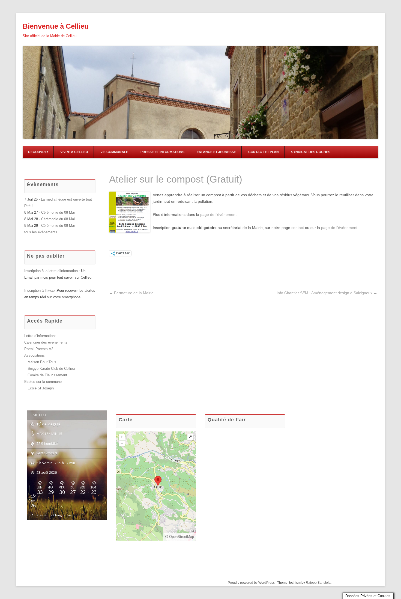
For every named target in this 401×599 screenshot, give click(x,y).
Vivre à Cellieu (74, 152)
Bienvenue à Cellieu (56, 26)
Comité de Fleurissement (47, 375)
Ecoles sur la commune (43, 382)
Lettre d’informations (40, 336)
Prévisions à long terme (54, 515)
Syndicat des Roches (310, 152)
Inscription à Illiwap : (40, 290)
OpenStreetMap (181, 537)
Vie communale (114, 152)
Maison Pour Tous (42, 362)
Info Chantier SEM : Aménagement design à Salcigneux (327, 293)
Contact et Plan (263, 152)
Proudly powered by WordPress (251, 583)
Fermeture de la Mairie (131, 293)
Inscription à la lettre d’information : (52, 271)
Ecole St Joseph (41, 388)
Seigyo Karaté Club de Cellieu (51, 368)
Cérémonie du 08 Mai (58, 212)
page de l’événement (339, 227)
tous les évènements (40, 232)
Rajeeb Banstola (318, 583)
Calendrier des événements (45, 342)
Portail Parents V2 (38, 349)
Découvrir (38, 152)
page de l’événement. (219, 214)
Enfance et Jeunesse (216, 152)
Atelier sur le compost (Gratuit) (175, 179)
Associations (34, 355)
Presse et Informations (162, 152)
